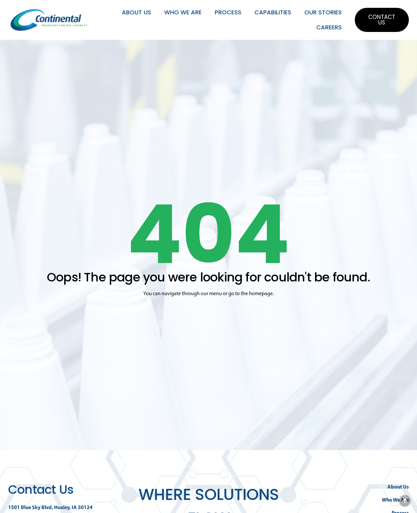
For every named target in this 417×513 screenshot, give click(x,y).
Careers (329, 27)
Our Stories (323, 12)
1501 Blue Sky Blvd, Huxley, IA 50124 (50, 507)
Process (228, 12)
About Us (136, 12)
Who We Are (183, 12)
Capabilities (272, 12)
